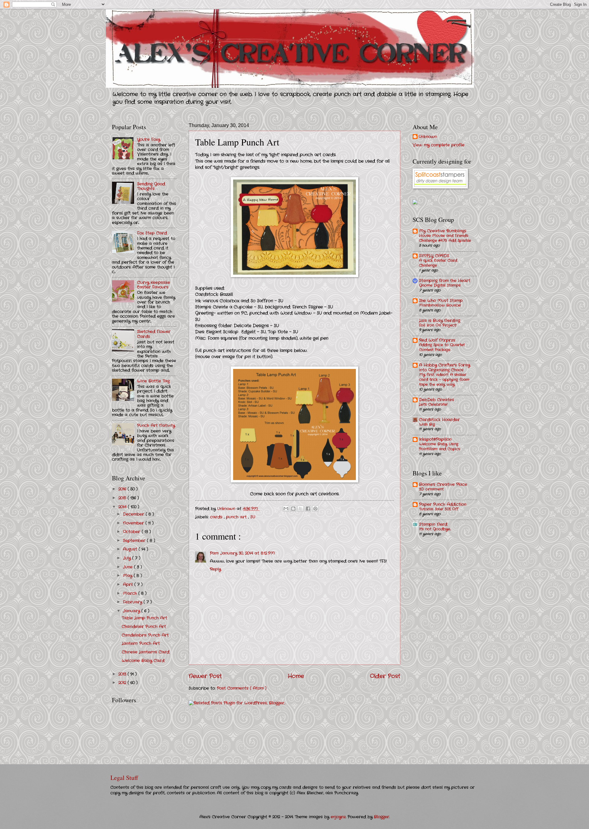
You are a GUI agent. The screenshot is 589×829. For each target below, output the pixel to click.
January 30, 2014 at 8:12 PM (247, 553)
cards (217, 517)
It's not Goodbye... (435, 529)
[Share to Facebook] (308, 509)
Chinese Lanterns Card (145, 652)
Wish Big (427, 424)
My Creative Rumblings (442, 231)
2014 (123, 507)
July (127, 558)
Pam (214, 553)
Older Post (385, 676)
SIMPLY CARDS (434, 256)
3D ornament (431, 489)
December (134, 514)
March (130, 593)
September (135, 541)
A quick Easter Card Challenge (438, 263)
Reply (215, 569)
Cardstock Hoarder (439, 420)
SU (252, 517)
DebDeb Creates (436, 400)
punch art (237, 517)
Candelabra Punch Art (145, 635)
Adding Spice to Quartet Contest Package (442, 347)
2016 (123, 489)
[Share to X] (301, 509)
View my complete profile (438, 145)
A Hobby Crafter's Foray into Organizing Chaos (444, 367)
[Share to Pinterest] (315, 509)
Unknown (428, 137)
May (128, 576)
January (132, 611)
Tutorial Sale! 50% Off (438, 509)
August (131, 549)
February (133, 602)
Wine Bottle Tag (153, 381)
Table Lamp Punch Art (144, 618)
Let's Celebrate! (433, 404)
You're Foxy (148, 139)
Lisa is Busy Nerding (439, 320)
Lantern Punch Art (141, 643)
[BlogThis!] (293, 509)
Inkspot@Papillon (435, 439)
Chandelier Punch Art (144, 626)
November (134, 523)
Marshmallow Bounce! (440, 305)
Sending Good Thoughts (151, 186)
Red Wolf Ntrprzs (437, 340)
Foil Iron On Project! (438, 325)
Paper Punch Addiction (442, 504)
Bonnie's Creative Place (443, 484)
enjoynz (338, 817)
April (128, 584)
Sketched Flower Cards (154, 334)
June (128, 567)
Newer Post (205, 676)
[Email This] (286, 509)
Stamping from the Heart (444, 281)
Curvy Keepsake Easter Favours (153, 285)
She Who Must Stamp (441, 301)
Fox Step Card (152, 233)
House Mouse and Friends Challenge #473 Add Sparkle (445, 238)
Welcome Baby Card (143, 661)
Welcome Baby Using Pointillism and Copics (439, 446)
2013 (123, 674)
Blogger (381, 817)
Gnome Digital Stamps (439, 285)
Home (296, 676)
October (132, 532)
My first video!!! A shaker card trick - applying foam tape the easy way (444, 379)
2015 (123, 498)
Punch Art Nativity (156, 425)
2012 (123, 683)
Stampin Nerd (433, 524)
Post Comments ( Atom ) (242, 688)
